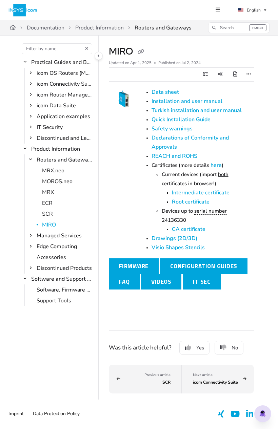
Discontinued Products (64, 268)
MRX (48, 192)
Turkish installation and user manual (197, 110)
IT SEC (202, 281)
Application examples (63, 116)
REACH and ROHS (174, 156)
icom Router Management (64, 95)
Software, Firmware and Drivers (64, 290)
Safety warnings (172, 128)
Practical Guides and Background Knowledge (61, 62)
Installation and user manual (187, 101)
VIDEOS (161, 281)
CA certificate (188, 229)
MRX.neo (53, 170)
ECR (47, 203)
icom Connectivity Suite (64, 84)
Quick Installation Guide (181, 119)
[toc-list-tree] (205, 74)
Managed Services (59, 235)
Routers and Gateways (163, 27)
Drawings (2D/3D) (174, 238)
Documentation (45, 27)
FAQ (124, 281)
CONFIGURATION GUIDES (203, 266)
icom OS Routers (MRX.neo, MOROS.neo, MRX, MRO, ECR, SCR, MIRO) (64, 73)
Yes (200, 347)
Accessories (51, 257)
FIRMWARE (139, 266)
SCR (47, 214)
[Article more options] (248, 74)
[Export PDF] (235, 74)
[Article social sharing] (220, 74)
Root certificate (191, 202)
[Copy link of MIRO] (140, 52)
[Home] (23, 10)
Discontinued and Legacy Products (64, 138)
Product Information (99, 27)
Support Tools (54, 300)
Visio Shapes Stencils (178, 247)
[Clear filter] (86, 48)
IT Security (50, 127)
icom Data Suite (56, 105)
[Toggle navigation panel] (99, 56)
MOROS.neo (57, 181)
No (235, 347)
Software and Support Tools (61, 279)
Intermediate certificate (201, 192)
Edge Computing (57, 246)
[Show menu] (217, 10)
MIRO (49, 225)
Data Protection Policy (56, 413)
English (253, 10)
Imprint (16, 413)
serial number (210, 211)
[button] (239, 27)
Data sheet (165, 92)
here (216, 165)
